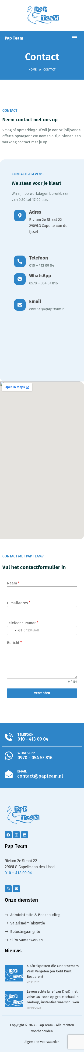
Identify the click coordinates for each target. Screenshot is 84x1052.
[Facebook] (8, 834)
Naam (13, 583)
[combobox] (14, 630)
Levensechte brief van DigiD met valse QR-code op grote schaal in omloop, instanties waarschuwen (53, 996)
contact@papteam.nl (47, 309)
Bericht (14, 643)
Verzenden (42, 693)
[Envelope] (16, 888)
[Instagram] (16, 834)
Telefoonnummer (22, 623)
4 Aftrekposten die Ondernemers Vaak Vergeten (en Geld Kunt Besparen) (53, 971)
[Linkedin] (24, 834)
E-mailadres (18, 603)
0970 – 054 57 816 (43, 283)
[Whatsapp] (8, 888)
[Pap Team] (42, 15)
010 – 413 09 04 (41, 265)
